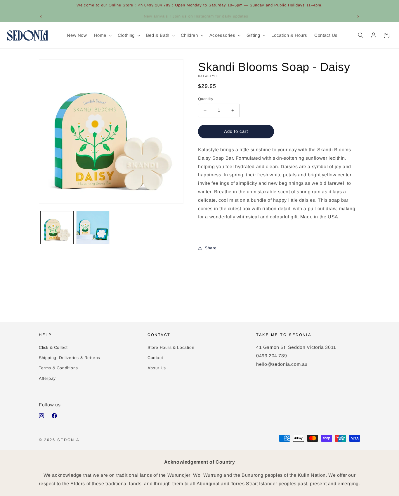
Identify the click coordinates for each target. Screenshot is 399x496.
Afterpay (47, 378)
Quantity (205, 99)
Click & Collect (53, 347)
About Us (157, 368)
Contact (155, 357)
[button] (102, 35)
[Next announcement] (358, 16)
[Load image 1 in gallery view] (56, 227)
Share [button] (211, 248)
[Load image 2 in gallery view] (92, 227)
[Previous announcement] (40, 16)
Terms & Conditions (58, 368)
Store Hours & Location (171, 347)
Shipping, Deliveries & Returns (69, 357)
